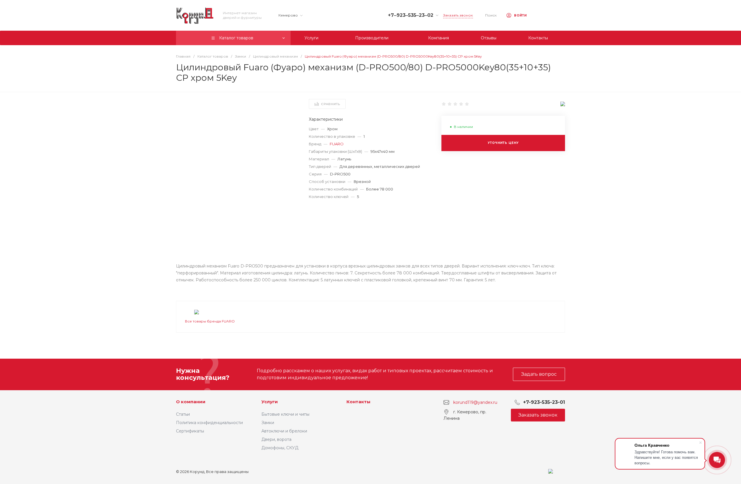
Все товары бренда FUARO (210, 321)
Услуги (269, 401)
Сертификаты (190, 431)
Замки (267, 422)
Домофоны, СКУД (279, 447)
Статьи (183, 414)
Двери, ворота (276, 439)
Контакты (358, 401)
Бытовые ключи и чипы (285, 414)
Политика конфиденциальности (209, 422)
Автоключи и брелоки (284, 431)
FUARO (337, 144)
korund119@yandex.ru (475, 402)
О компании (191, 401)
